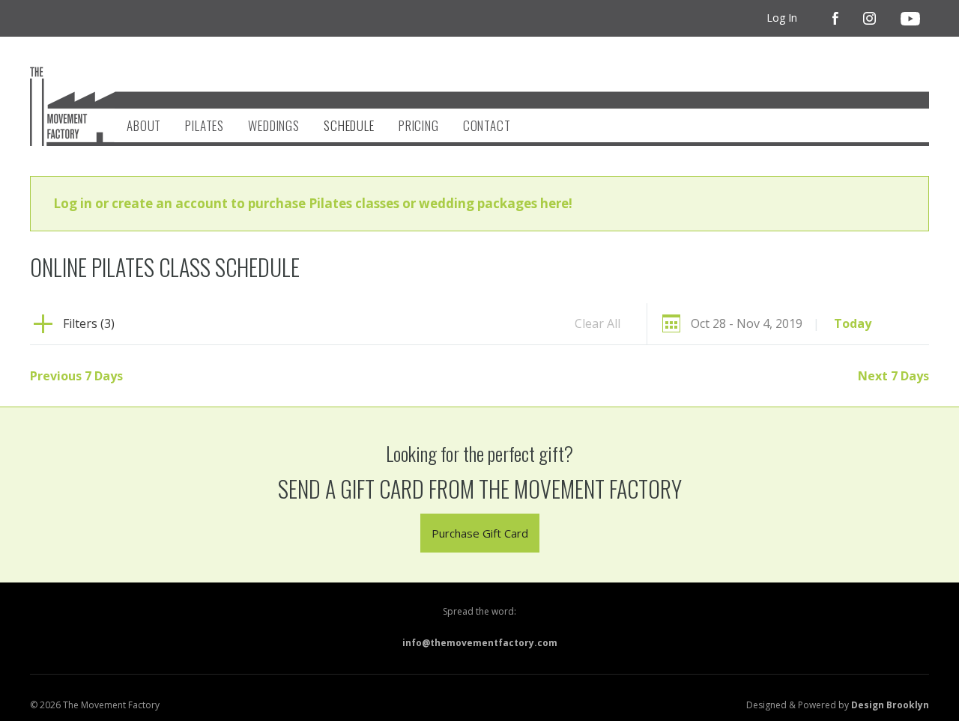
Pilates (204, 125)
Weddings (274, 125)
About (144, 125)
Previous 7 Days (76, 376)
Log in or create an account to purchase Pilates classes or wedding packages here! (312, 203)
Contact (487, 125)
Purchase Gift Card (480, 533)
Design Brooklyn (890, 705)
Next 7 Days (893, 376)
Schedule (349, 125)
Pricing (419, 125)
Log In (781, 17)
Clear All (597, 323)
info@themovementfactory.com (479, 642)
